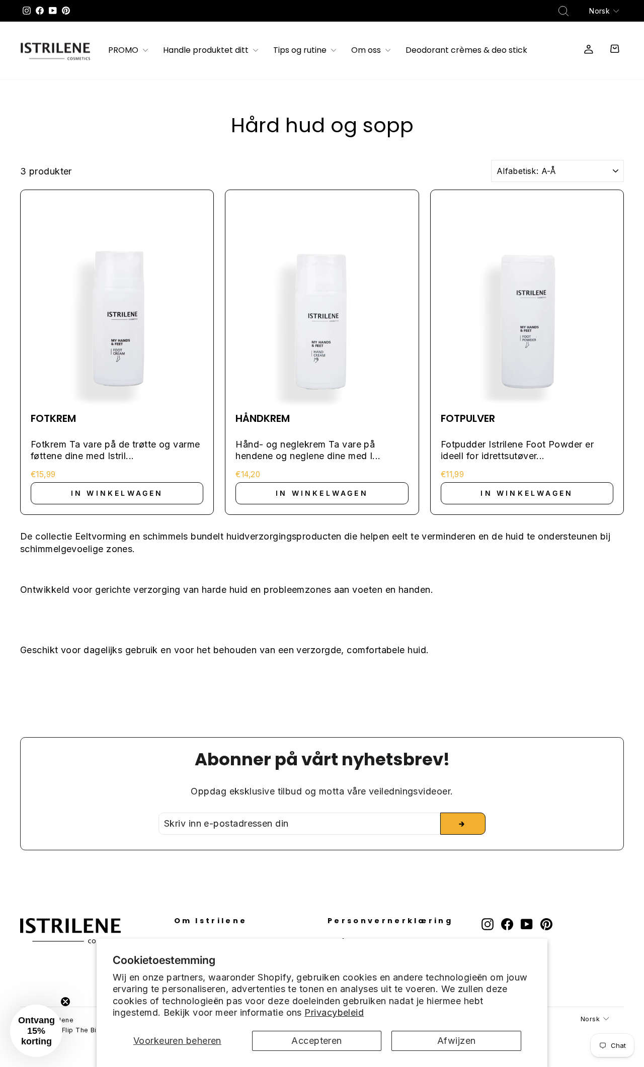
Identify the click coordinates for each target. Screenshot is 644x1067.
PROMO (124, 51)
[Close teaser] (65, 1002)
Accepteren (316, 1040)
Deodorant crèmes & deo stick (466, 51)
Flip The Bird (83, 1030)
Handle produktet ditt (207, 51)
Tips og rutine (301, 51)
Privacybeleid (334, 1012)
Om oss (367, 51)
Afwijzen (456, 1040)
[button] (36, 1031)
